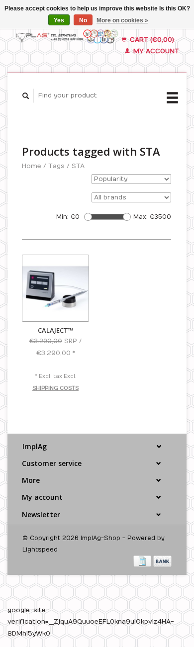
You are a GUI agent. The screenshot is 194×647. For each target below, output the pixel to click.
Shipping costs (55, 388)
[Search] (25, 96)
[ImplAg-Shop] (67, 36)
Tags (56, 166)
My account (155, 51)
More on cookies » (122, 20)
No (83, 20)
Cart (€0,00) (151, 40)
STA (78, 166)
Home (31, 166)
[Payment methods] (143, 561)
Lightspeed (40, 549)
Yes (59, 20)
